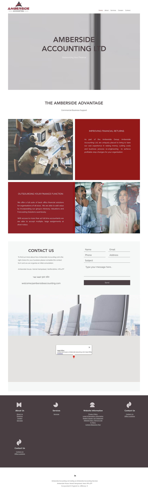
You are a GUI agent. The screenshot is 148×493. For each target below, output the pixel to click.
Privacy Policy (93, 414)
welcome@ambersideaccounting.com (41, 283)
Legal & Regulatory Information (93, 416)
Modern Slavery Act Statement (93, 418)
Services (20, 421)
